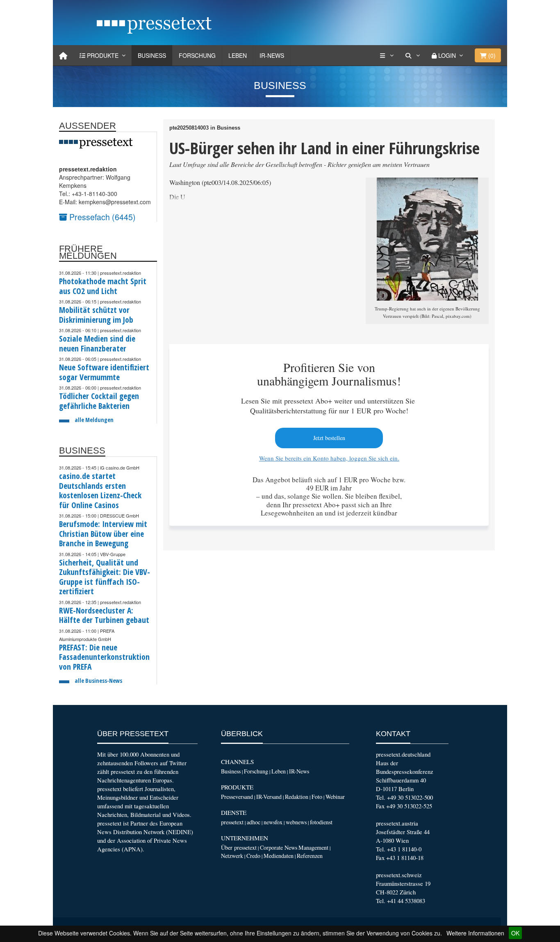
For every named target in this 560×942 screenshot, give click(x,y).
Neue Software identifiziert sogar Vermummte (104, 372)
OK (515, 933)
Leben (237, 55)
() (491, 55)
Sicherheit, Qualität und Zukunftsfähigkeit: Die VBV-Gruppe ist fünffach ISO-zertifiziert (104, 577)
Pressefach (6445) (101, 217)
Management (313, 847)
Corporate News (278, 847)
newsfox (273, 822)
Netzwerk (232, 856)
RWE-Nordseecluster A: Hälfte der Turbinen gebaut (104, 615)
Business (152, 55)
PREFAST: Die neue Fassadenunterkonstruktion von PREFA (104, 657)
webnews (296, 822)
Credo (253, 856)
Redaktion (296, 797)
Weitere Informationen (475, 933)
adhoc (253, 822)
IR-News (272, 55)
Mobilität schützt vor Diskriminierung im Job (96, 314)
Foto (317, 797)
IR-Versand (269, 797)
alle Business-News (98, 680)
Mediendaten (279, 856)
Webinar (335, 797)
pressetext (232, 822)
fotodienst (321, 822)
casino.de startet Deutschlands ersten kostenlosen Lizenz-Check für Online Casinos (100, 490)
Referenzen (310, 856)
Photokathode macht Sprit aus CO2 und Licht (102, 286)
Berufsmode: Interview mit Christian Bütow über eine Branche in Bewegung (103, 533)
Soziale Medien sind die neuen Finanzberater (97, 343)
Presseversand (237, 797)
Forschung (197, 55)
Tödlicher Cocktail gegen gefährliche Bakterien (99, 400)
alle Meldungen (94, 420)
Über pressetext (239, 847)
